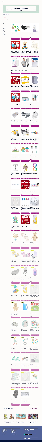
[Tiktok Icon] (25, 438)
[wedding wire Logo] (31, 430)
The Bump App (4, 429)
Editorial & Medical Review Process (15, 434)
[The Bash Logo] (31, 429)
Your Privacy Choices (13, 430)
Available (4, 34)
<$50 (4, 24)
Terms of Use (12, 429)
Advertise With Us (4, 433)
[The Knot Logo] (26, 429)
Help (3, 431)
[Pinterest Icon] (28, 438)
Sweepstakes (3, 432)
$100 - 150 (4, 27)
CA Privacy (12, 431)
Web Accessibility (13, 432)
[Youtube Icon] (29, 438)
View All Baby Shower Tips (33, 408)
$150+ (4, 28)
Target (4, 31)
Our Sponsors (12, 433)
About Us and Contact (4, 430)
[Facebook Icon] (24, 438)
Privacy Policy (4, 434)
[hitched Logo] (25, 430)
